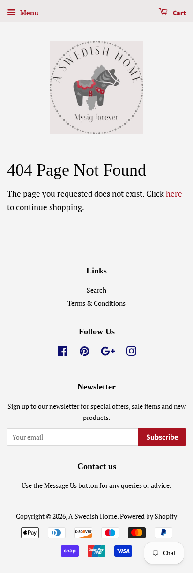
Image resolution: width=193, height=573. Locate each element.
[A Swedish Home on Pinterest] (84, 352)
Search (96, 290)
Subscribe (162, 437)
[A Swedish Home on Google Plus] (108, 352)
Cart (178, 13)
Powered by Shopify (148, 516)
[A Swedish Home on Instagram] (131, 352)
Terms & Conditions (96, 303)
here (174, 193)
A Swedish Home (92, 516)
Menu (28, 12)
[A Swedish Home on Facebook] (62, 352)
